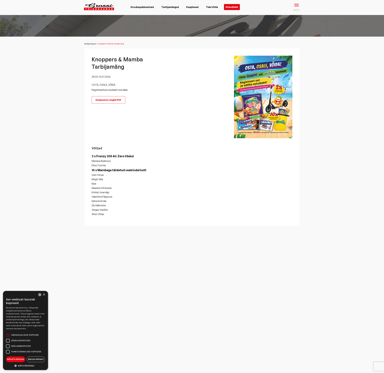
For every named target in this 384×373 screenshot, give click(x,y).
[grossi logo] (99, 11)
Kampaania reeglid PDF (108, 100)
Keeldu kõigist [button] (36, 359)
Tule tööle (212, 7)
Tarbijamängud (170, 7)
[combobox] (39, 294)
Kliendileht (232, 7)
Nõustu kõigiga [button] (15, 359)
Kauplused (192, 7)
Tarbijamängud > (91, 44)
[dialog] (25, 330)
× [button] (44, 294)
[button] (25, 365)
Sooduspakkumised (142, 7)
